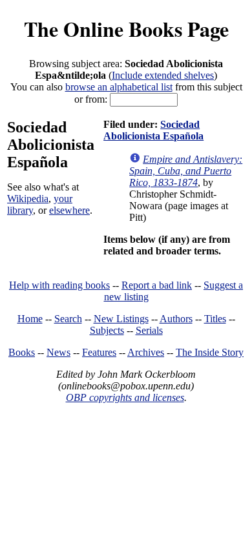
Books (21, 352)
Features (99, 352)
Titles (215, 318)
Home (30, 318)
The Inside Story (210, 352)
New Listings (121, 318)
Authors (176, 318)
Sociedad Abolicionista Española (153, 130)
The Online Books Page (126, 29)
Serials (149, 330)
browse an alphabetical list (119, 86)
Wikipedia (27, 198)
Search (68, 318)
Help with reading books (59, 285)
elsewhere (69, 210)
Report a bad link (156, 285)
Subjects (107, 330)
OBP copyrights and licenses (125, 397)
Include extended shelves (163, 75)
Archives (145, 352)
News (58, 352)
